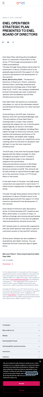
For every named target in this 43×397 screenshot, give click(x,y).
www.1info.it (12, 295)
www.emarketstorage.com (19, 279)
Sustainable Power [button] (10, 341)
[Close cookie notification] (40, 361)
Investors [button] (6, 351)
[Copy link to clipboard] (13, 42)
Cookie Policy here (31, 373)
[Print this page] (3, 42)
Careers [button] (6, 357)
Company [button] (6, 325)
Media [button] (5, 336)
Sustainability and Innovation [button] (14, 346)
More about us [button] (8, 330)
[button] (3, 3)
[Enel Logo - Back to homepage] (21, 2)
